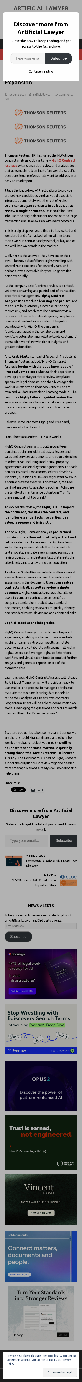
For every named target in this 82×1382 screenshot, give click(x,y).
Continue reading (41, 71)
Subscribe (58, 58)
